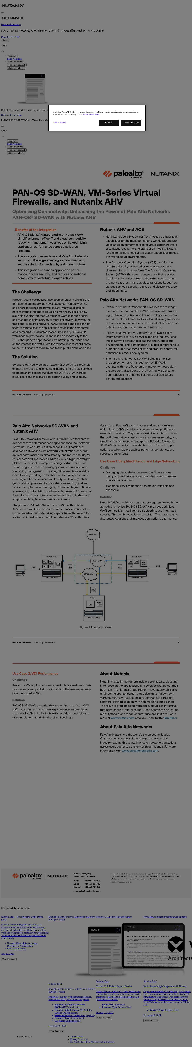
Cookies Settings (59, 122)
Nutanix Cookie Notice (91, 114)
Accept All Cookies (131, 122)
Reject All (109, 122)
